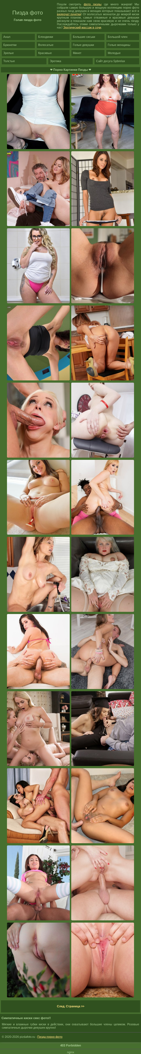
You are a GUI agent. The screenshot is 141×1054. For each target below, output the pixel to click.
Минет (77, 53)
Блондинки (45, 36)
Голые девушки (83, 44)
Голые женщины (119, 44)
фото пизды (93, 4)
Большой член (117, 36)
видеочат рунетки (69, 14)
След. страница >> (70, 1006)
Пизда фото (27, 13)
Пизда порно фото (49, 1036)
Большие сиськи (84, 36)
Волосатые (45, 44)
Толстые (9, 61)
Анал (6, 36)
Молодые (114, 53)
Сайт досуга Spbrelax (110, 61)
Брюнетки (10, 44)
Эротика (55, 61)
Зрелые (8, 53)
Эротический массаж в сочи (82, 27)
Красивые (45, 53)
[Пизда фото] (102, 960)
